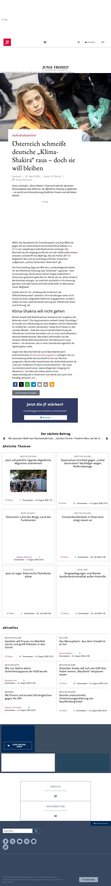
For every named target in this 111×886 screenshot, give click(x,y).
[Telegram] (34, 841)
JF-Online (9, 500)
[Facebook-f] (5, 841)
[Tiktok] (5, 847)
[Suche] (36, 831)
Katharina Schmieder (13, 708)
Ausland (16, 176)
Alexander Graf (11, 681)
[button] (45, 42)
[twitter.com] (12, 841)
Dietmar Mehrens (66, 653)
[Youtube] (19, 841)
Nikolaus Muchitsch (24, 557)
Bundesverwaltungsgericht (43, 355)
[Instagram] (27, 841)
